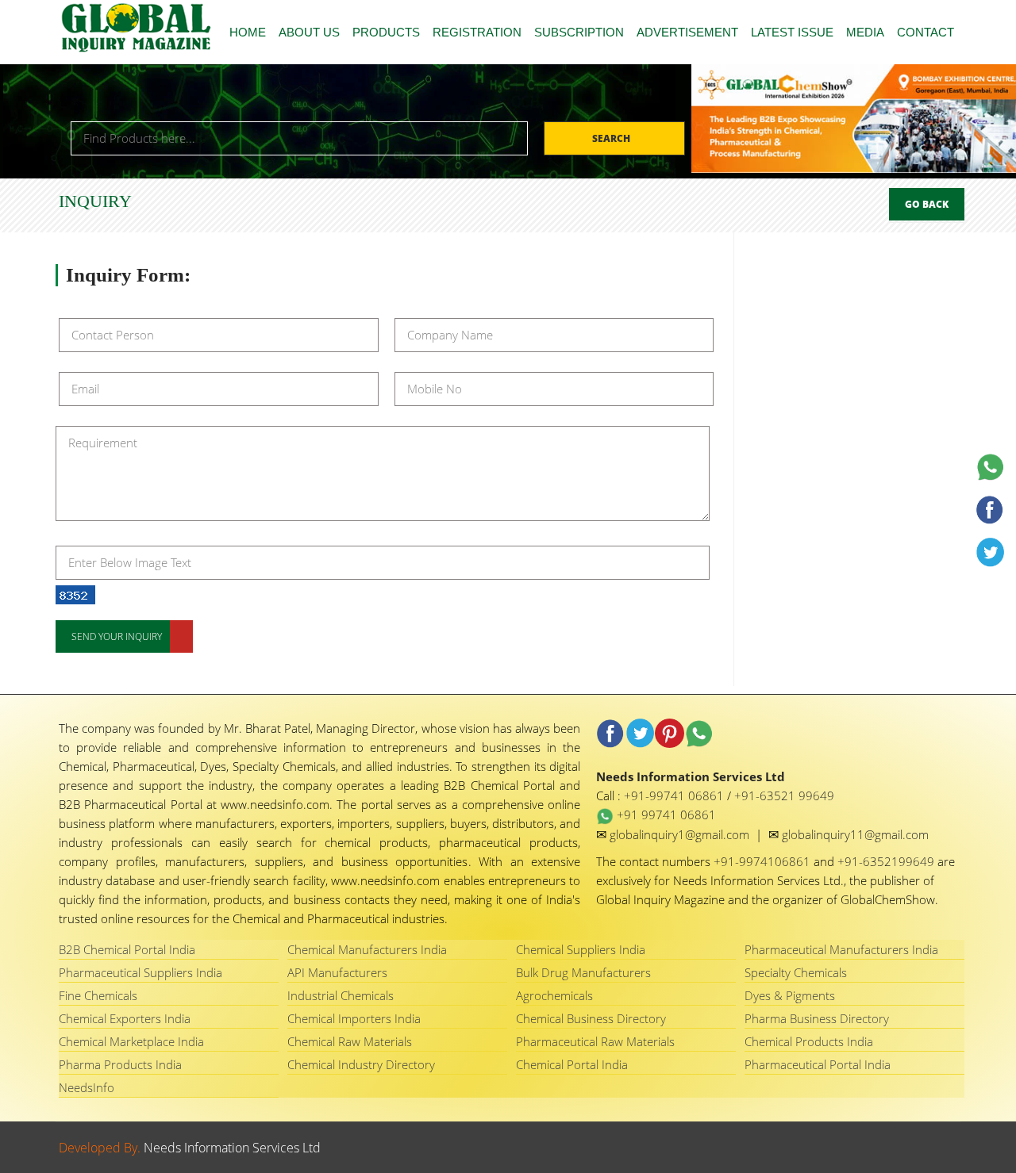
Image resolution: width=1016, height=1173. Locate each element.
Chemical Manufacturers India (367, 949)
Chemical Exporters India (124, 1018)
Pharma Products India (120, 1064)
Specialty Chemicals (796, 972)
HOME (247, 32)
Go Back (927, 204)
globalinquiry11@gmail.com (855, 834)
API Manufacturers (337, 972)
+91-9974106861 (764, 861)
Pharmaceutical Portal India (818, 1064)
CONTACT (925, 32)
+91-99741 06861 (675, 795)
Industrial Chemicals (340, 995)
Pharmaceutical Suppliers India (140, 972)
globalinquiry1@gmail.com (681, 834)
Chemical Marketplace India (131, 1041)
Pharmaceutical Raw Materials (595, 1041)
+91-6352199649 (887, 861)
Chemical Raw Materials (349, 1041)
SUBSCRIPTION (579, 32)
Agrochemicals (554, 995)
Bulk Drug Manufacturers (583, 972)
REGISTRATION (477, 32)
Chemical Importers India (354, 1018)
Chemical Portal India (572, 1064)
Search (612, 138)
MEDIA (865, 32)
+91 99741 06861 (665, 814)
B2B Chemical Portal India (127, 949)
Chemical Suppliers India (580, 949)
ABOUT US (309, 32)
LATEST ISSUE (792, 32)
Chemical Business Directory (591, 1018)
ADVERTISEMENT (687, 32)
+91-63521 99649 (784, 795)
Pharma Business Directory (817, 1018)
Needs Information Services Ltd (232, 1147)
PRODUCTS (386, 32)
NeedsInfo (86, 1087)
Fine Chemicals (98, 995)
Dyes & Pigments (790, 995)
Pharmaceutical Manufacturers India (841, 949)
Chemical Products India (809, 1041)
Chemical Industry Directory (361, 1064)
